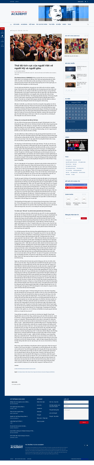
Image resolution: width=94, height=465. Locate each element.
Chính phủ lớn (69, 160)
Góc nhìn (16, 24)
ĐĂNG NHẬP (80, 1)
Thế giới (39, 415)
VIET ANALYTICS (85, 458)
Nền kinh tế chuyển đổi (23, 72)
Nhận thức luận (41, 402)
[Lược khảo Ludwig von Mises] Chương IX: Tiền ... (22, 430)
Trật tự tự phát (40, 421)
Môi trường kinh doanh (49, 72)
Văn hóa (17, 74)
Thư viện (51, 24)
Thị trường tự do (80, 168)
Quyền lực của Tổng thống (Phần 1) (19, 416)
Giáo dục (74, 164)
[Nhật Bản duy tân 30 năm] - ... (72, 56)
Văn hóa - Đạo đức (53, 402)
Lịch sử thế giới (53, 413)
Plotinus (84, 203)
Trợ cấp (72, 174)
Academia (24, 24)
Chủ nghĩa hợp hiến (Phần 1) (17, 406)
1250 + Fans (77, 184)
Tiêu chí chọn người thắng (16, 411)
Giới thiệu (12, 1)
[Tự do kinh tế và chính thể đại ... (18, 426)
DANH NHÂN (69, 194)
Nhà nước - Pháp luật (42, 418)
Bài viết (20, 30)
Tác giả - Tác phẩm (54, 416)
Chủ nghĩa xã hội (74, 172)
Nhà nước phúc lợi (77, 160)
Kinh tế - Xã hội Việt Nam (36, 72)
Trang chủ (14, 30)
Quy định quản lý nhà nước (71, 162)
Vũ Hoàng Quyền (16, 384)
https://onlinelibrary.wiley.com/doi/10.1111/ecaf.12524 (26, 368)
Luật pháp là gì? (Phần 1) (16, 421)
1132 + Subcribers (77, 187)
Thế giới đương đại (54, 409)
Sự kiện (58, 24)
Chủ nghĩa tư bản (82, 162)
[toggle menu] (11, 24)
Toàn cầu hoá (68, 164)
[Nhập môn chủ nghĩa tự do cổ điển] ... (19, 402)
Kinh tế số (68, 174)
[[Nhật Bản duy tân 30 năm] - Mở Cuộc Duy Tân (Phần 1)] (76, 53)
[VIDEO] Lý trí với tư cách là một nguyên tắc (82, 76)
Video (64, 24)
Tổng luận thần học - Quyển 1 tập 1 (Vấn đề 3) (82, 84)
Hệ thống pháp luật (77, 170)
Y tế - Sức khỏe (69, 170)
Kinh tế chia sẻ (82, 172)
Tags (69, 24)
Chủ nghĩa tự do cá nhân (71, 166)
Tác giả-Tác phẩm (41, 24)
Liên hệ (16, 1)
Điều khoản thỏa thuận (20, 458)
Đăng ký (84, 218)
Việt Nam (32, 24)
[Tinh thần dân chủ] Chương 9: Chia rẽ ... (20, 435)
